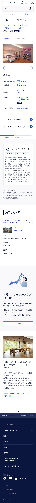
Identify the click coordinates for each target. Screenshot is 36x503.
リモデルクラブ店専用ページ (11, 466)
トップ (3, 415)
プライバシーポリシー (8, 489)
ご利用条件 (6, 485)
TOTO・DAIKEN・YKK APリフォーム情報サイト (16, 395)
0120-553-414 (18, 231)
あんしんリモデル (8, 424)
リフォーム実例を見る (22, 415)
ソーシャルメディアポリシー (10, 493)
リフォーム (10, 415)
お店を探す (18, 323)
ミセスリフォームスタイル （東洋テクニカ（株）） (16, 26)
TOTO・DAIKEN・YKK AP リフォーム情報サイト (11, 459)
